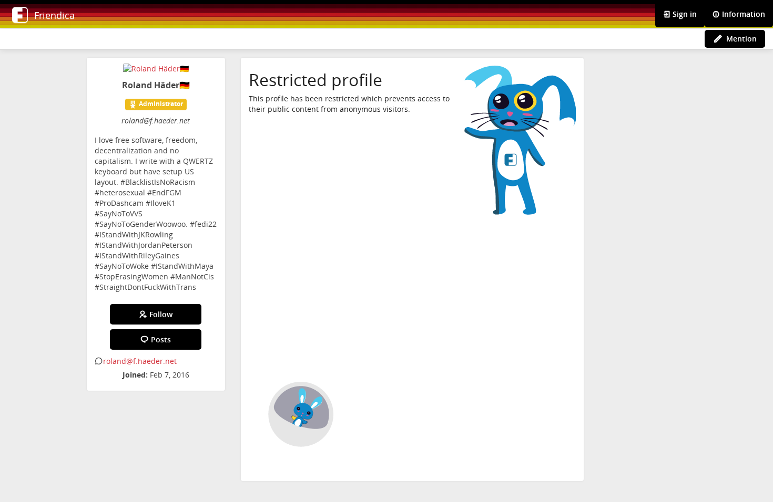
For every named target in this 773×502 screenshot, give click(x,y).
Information (742, 14)
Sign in (683, 14)
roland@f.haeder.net (140, 361)
